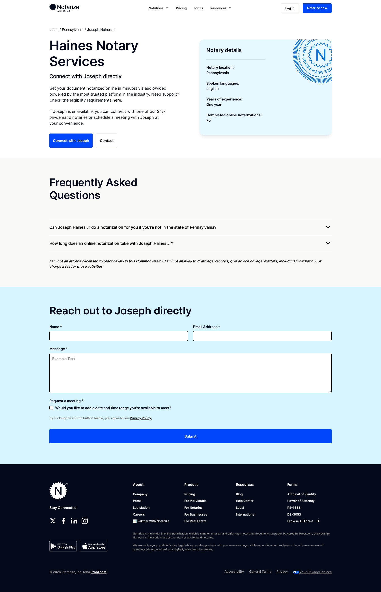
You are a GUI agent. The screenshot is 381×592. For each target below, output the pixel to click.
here (117, 100)
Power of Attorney (301, 501)
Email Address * (206, 327)
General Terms (260, 571)
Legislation (141, 507)
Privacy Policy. (141, 418)
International (245, 514)
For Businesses (195, 514)
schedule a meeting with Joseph (124, 117)
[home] (78, 8)
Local (53, 29)
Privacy (282, 571)
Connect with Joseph (71, 140)
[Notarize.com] (58, 491)
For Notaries (193, 507)
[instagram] (84, 521)
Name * (55, 327)
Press (137, 501)
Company (140, 494)
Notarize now (317, 8)
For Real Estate (195, 521)
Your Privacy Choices (315, 572)
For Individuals (195, 501)
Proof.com (98, 572)
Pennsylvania (73, 29)
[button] (159, 8)
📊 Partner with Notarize (151, 521)
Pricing (181, 8)
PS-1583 (293, 507)
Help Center (245, 501)
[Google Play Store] (63, 546)
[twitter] (52, 521)
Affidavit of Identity (301, 494)
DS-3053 (294, 514)
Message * (58, 349)
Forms (198, 8)
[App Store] (93, 546)
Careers (139, 514)
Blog (239, 494)
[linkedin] (74, 521)
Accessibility (234, 571)
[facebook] (63, 521)
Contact (107, 140)
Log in (290, 8)
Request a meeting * (66, 401)
